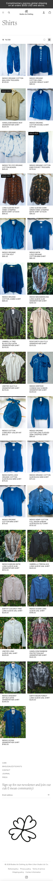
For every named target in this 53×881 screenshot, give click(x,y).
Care (4, 763)
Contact (6, 770)
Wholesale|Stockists (12, 766)
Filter (7, 40)
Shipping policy (18, 872)
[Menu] (3, 12)
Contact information (33, 872)
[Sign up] (48, 795)
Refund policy (13, 869)
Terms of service (38, 869)
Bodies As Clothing (18, 864)
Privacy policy (25, 869)
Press (4, 777)
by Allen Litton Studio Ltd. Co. (37, 864)
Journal (6, 774)
